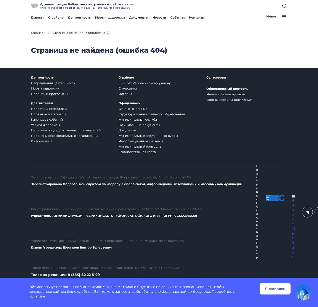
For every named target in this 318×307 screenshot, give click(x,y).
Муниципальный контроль (140, 146)
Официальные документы (139, 125)
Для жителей (42, 103)
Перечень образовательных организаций (64, 136)
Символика (128, 88)
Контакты (197, 17)
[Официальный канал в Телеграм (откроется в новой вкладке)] (307, 212)
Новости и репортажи (49, 109)
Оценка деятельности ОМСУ (229, 100)
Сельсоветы (216, 77)
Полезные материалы (48, 114)
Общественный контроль (227, 89)
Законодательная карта (137, 152)
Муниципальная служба (138, 119)
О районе (56, 17)
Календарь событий (47, 119)
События (177, 17)
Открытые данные (133, 109)
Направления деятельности (53, 83)
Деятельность (79, 17)
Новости (159, 17)
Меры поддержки (110, 17)
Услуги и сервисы (45, 125)
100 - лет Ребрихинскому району (145, 83)
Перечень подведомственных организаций (66, 130)
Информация (41, 141)
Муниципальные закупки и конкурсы (148, 136)
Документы (138, 17)
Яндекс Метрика (118, 287)
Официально (129, 103)
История (125, 94)
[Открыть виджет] (303, 292)
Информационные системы (141, 141)
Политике (36, 296)
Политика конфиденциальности (257, 211)
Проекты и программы (49, 94)
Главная (37, 17)
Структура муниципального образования (152, 114)
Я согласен (275, 289)
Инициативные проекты (226, 94)
